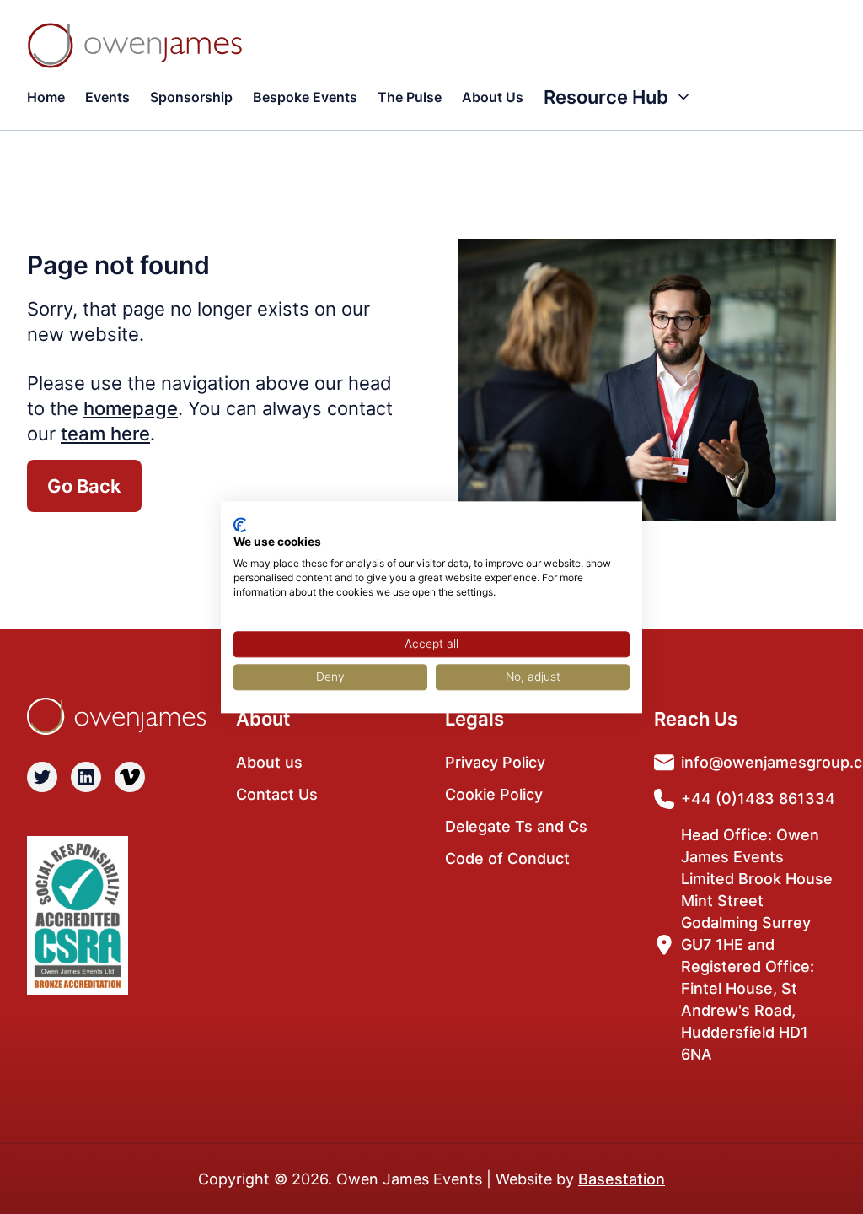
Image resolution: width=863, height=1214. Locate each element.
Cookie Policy (494, 794)
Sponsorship (191, 97)
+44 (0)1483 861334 (758, 798)
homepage (130, 408)
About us (269, 762)
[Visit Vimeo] (130, 777)
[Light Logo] (135, 45)
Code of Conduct (507, 858)
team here (105, 434)
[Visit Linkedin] (86, 777)
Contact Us (277, 794)
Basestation (621, 1179)
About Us (492, 97)
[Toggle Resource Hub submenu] (683, 97)
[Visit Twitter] (42, 777)
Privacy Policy (495, 762)
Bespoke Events (305, 97)
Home (46, 97)
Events (107, 97)
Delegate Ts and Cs (516, 826)
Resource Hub (606, 97)
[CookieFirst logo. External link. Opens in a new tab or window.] (239, 524)
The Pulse (410, 97)
